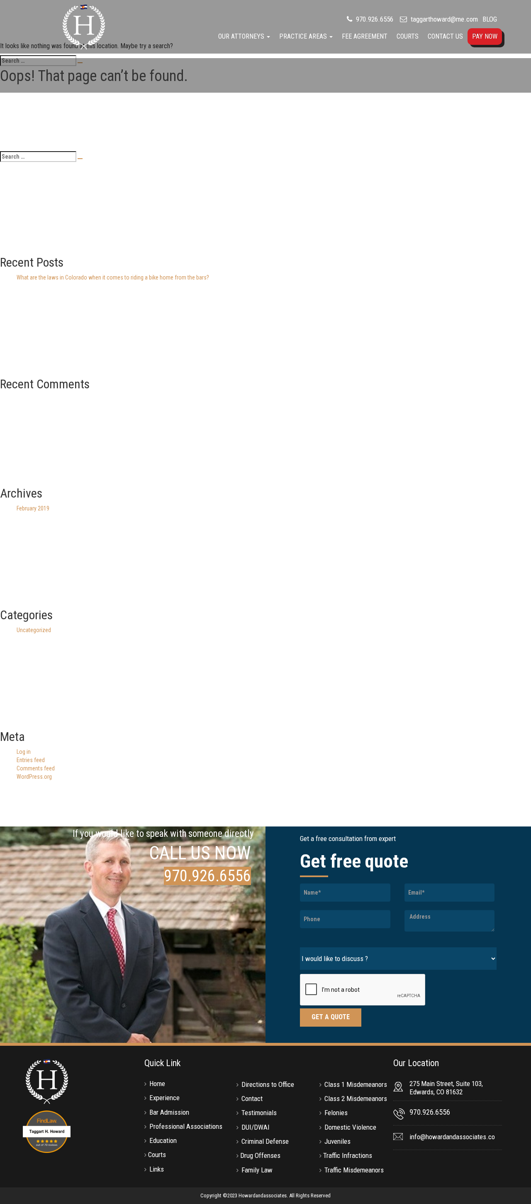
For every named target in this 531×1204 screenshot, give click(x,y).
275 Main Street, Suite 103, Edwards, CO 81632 (446, 1087)
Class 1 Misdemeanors (355, 1084)
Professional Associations (185, 1126)
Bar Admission (169, 1112)
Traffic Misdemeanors (354, 1170)
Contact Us (445, 36)
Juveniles (337, 1141)
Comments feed (36, 768)
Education (163, 1140)
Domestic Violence (350, 1127)
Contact (252, 1098)
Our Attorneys (242, 36)
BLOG (489, 19)
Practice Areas (304, 36)
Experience (164, 1098)
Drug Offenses (260, 1155)
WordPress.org (34, 776)
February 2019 (33, 508)
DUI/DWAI (255, 1127)
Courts (408, 36)
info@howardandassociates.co (452, 1137)
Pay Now (484, 36)
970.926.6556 (373, 19)
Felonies (336, 1112)
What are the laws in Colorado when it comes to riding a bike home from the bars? (113, 277)
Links (156, 1169)
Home (157, 1083)
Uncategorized (34, 630)
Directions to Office (267, 1084)
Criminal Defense (265, 1141)
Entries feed (31, 760)
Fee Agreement (364, 36)
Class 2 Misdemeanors (355, 1098)
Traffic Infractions (347, 1155)
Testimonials (259, 1112)
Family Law (257, 1170)
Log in (24, 751)
